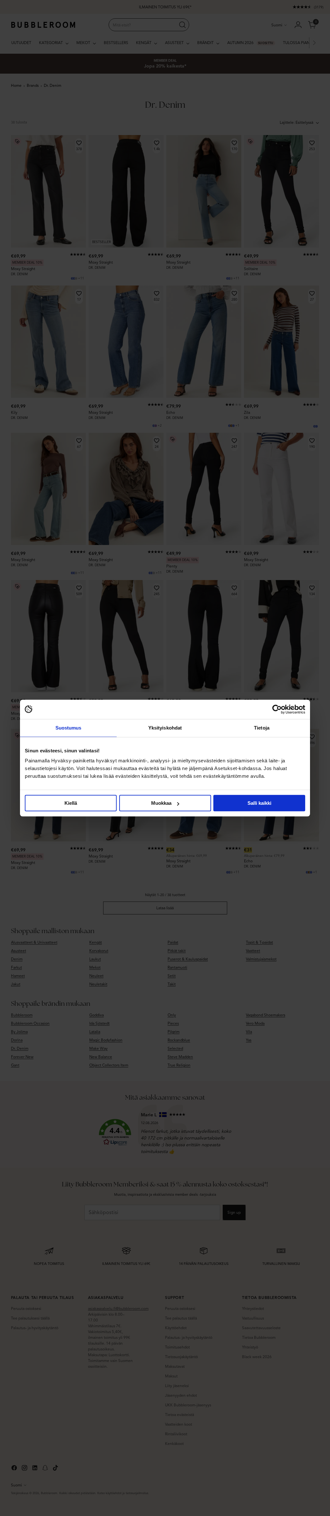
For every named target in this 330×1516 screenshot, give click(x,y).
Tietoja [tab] (261, 728)
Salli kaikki (259, 803)
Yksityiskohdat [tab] (165, 728)
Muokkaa (161, 803)
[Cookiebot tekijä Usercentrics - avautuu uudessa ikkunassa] (277, 709)
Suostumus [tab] (68, 728)
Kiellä (70, 803)
